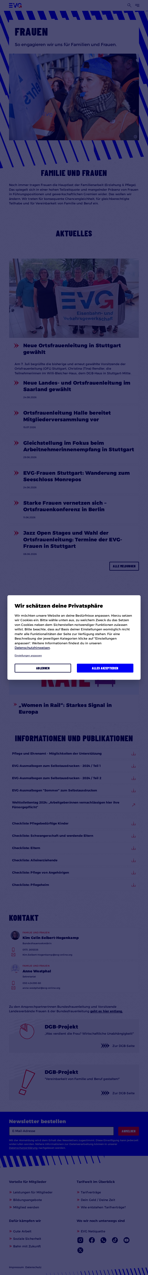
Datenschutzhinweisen (32, 648)
